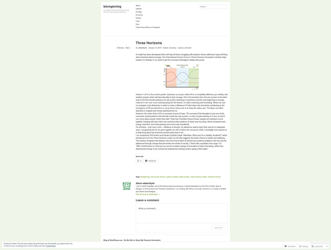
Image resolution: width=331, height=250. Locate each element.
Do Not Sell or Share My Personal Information (142, 240)
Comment (219, 227)
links (137, 24)
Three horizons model (198, 176)
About (138, 6)
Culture (138, 18)
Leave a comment (184, 47)
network (139, 9)
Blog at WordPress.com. (113, 240)
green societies (172, 176)
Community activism (158, 176)
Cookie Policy (51, 246)
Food (138, 21)
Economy (139, 15)
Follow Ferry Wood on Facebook (148, 27)
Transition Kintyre (214, 176)
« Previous (120, 47)
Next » (128, 47)
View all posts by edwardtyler (148, 194)
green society (184, 176)
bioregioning (112, 6)
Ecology (139, 12)
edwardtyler (142, 47)
